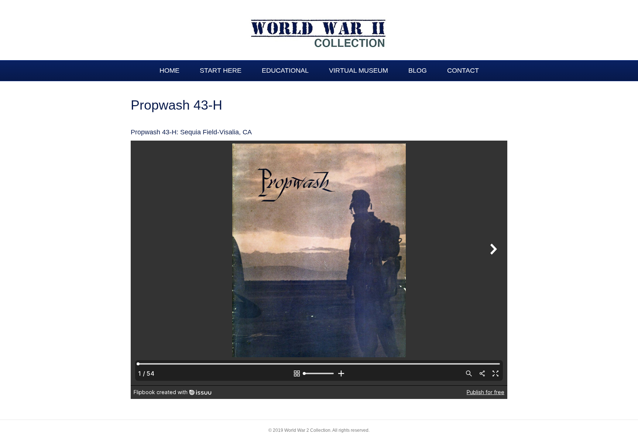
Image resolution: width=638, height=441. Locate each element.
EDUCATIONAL (285, 70)
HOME (169, 70)
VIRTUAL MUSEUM (358, 70)
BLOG (417, 70)
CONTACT (463, 70)
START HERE (220, 70)
